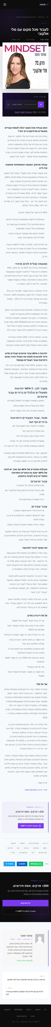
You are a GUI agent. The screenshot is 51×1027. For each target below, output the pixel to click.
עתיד (32, 853)
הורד (8, 104)
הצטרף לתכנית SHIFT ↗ (25, 911)
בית (47, 17)
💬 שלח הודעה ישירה (24, 961)
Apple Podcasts (26, 112)
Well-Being (18, 1010)
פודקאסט (41, 17)
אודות (32, 1016)
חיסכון (45, 848)
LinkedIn (22, 864)
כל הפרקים (25, 903)
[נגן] (41, 105)
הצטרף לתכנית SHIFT (29, 826)
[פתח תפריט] (4, 4)
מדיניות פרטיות (22, 1016)
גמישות (22, 843)
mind (44, 4)
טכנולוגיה (36, 848)
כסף (18, 848)
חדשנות (13, 843)
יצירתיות (26, 848)
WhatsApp (35, 864)
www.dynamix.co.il (33, 790)
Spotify (17, 112)
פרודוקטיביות (23, 853)
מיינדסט (10, 848)
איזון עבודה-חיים (34, 843)
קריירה (13, 853)
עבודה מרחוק (43, 853)
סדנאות (28, 1010)
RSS (34, 112)
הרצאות (37, 1010)
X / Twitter (9, 864)
